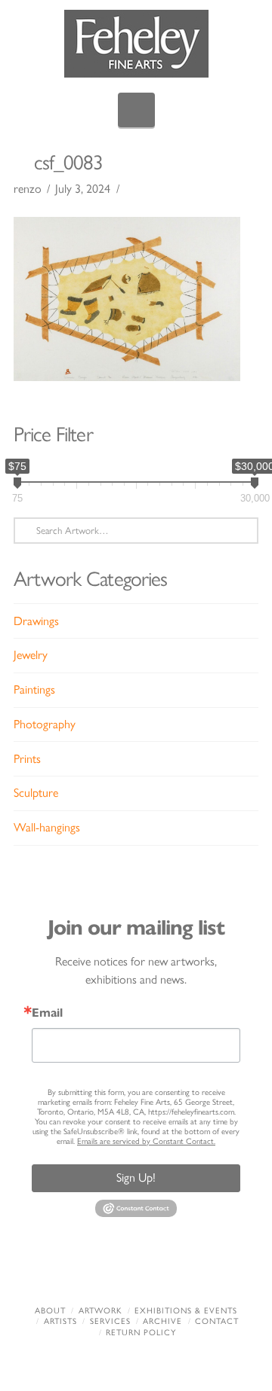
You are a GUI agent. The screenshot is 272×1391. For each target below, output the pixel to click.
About (50, 1311)
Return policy (141, 1333)
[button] (136, 110)
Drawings (36, 621)
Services (110, 1321)
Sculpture (36, 792)
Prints (27, 759)
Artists (60, 1321)
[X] (112, 1270)
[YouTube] (159, 1270)
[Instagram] (206, 1270)
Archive (162, 1321)
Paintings (34, 689)
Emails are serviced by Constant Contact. (146, 1141)
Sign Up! (136, 1177)
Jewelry (31, 655)
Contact (217, 1321)
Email (47, 1013)
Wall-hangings (47, 827)
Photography (45, 724)
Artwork (100, 1311)
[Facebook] (65, 1270)
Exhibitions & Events (185, 1311)
